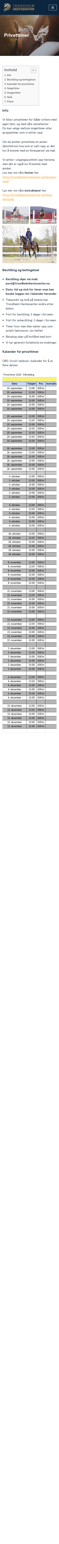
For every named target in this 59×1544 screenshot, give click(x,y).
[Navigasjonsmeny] (53, 7)
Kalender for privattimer (20, 84)
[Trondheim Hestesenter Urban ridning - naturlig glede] (18, 7)
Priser (10, 101)
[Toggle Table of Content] (32, 70)
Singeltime (13, 88)
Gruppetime (13, 93)
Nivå (9, 97)
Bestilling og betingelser (21, 79)
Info (9, 75)
